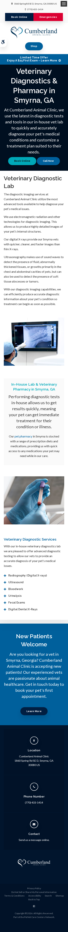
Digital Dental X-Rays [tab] (22, 609)
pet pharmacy (23, 436)
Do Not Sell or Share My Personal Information (34, 892)
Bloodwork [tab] (15, 589)
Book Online (19, 17)
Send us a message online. (34, 839)
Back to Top (34, 899)
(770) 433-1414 (35, 9)
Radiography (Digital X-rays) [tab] (27, 575)
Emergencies (48, 17)
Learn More (34, 711)
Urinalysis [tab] (15, 595)
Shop (34, 46)
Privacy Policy (34, 888)
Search (48, 895)
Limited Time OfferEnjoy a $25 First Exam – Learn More (32, 59)
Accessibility (34, 895)
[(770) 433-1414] (48, 161)
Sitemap (60, 895)
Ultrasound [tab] (16, 582)
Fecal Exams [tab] (16, 602)
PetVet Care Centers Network (39, 917)
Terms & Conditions (14, 895)
